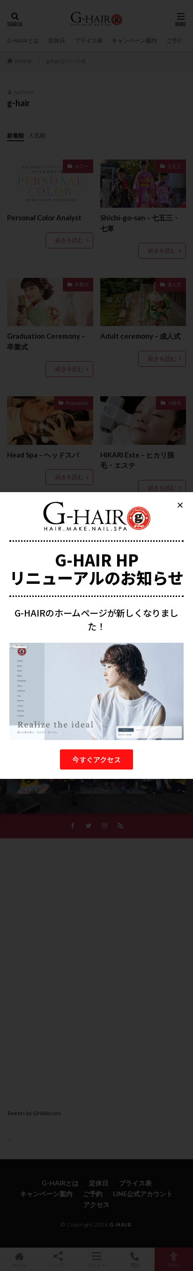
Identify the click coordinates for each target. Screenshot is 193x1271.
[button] (96, 759)
